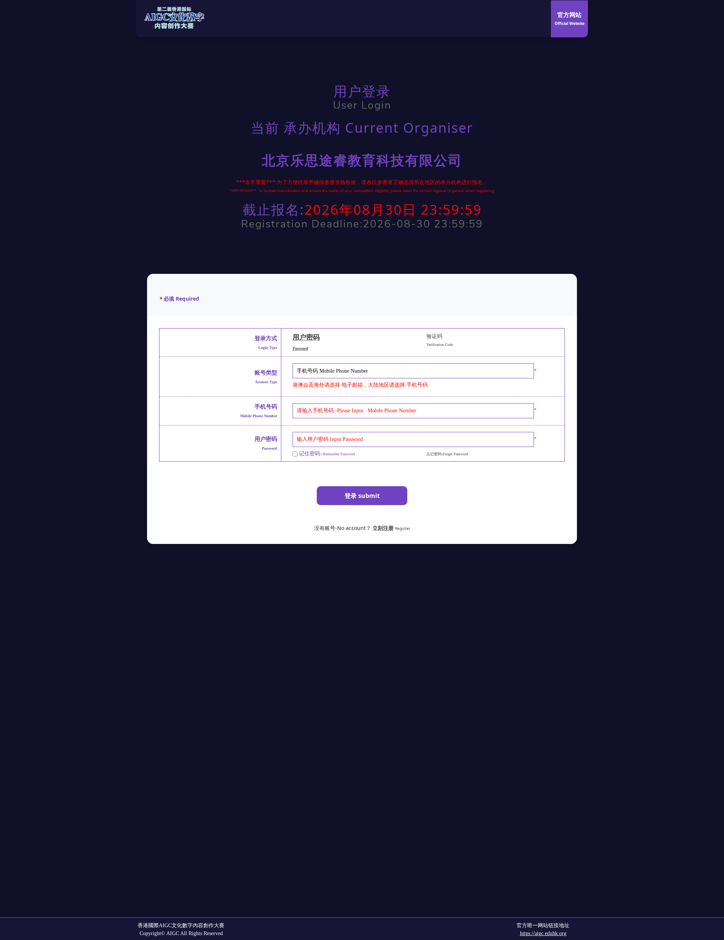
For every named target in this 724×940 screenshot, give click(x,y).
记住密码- (326, 453)
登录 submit (362, 496)
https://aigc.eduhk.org (543, 933)
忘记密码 (447, 454)
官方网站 (569, 18)
